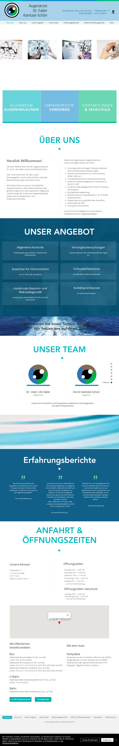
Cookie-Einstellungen (90, 740)
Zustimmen (107, 740)
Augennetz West (89, 213)
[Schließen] (116, 740)
